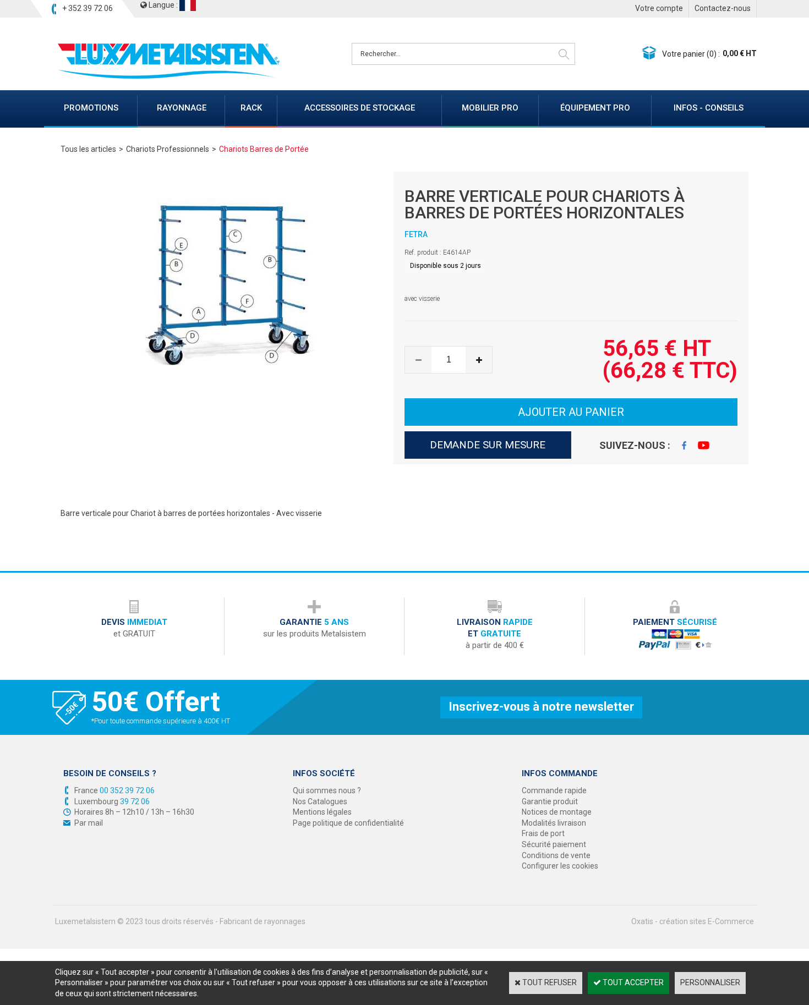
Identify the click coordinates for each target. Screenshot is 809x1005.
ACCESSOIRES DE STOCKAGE (359, 108)
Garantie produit (550, 801)
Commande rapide (554, 790)
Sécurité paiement (554, 844)
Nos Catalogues (320, 801)
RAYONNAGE (181, 108)
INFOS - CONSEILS (709, 108)
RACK (251, 108)
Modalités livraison (554, 823)
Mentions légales (322, 812)
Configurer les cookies (560, 865)
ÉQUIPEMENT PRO (595, 108)
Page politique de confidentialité (348, 823)
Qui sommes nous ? (327, 790)
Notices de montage (557, 812)
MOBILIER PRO (490, 108)
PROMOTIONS (91, 108)
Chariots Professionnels (167, 149)
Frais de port (543, 833)
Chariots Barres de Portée (264, 149)
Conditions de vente (556, 855)
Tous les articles (88, 149)
